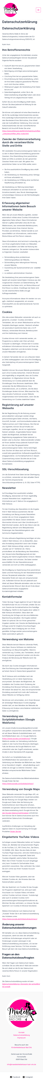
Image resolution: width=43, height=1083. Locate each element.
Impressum (21, 1038)
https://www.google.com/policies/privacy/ (18, 784)
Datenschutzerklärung (21, 1035)
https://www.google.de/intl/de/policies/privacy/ (19, 919)
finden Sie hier (15, 832)
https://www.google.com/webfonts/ (16, 739)
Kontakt (21, 1032)
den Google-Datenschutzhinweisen (15, 813)
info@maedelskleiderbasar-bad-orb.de (21, 1064)
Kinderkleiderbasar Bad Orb (21, 1047)
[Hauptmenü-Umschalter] (38, 10)
